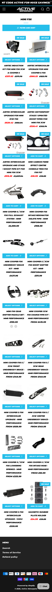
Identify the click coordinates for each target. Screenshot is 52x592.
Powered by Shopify (26, 586)
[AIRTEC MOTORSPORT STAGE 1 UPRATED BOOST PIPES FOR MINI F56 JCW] (38, 92)
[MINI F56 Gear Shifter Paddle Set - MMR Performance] (13, 292)
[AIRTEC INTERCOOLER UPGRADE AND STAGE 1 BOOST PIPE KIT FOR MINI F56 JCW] (13, 142)
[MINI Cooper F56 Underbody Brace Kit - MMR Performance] (13, 242)
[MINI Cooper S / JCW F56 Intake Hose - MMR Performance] (38, 443)
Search (6, 548)
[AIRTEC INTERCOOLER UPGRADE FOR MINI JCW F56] (13, 92)
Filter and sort (27, 28)
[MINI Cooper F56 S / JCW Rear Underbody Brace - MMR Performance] (38, 343)
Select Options (12, 60)
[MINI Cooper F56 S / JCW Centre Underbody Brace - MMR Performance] (38, 393)
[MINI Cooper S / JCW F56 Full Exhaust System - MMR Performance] (13, 192)
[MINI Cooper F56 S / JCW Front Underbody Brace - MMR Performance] (13, 343)
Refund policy (10, 557)
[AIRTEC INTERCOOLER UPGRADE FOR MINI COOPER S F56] (38, 46)
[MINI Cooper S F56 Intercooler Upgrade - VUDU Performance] (13, 492)
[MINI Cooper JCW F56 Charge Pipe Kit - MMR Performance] (38, 292)
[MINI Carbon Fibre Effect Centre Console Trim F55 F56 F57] (38, 142)
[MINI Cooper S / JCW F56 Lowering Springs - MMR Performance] (13, 443)
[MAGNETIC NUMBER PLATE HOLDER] (38, 492)
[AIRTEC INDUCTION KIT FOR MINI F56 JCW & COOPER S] (13, 46)
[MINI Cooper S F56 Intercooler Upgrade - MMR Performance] (13, 393)
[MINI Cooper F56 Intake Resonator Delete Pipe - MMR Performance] (38, 192)
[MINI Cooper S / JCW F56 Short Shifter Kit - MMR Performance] (38, 242)
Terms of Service (11, 552)
